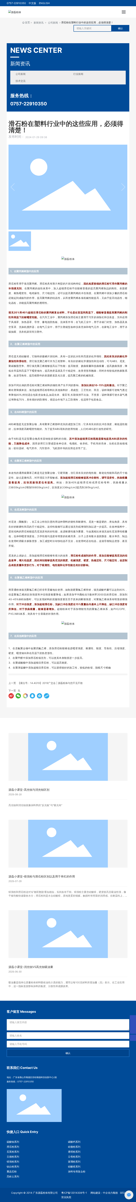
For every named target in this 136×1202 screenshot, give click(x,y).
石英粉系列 (13, 1151)
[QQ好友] (32, 695)
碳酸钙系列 (74, 1141)
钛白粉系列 (13, 1166)
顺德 (115, 1192)
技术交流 (21, 80)
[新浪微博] (11, 695)
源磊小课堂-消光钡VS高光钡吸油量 (30, 967)
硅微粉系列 (74, 1146)
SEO (122, 1192)
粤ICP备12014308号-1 (74, 1192)
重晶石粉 (12, 1171)
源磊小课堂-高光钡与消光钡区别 (28, 789)
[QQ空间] (39, 695)
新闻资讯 (39, 22)
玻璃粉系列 (74, 1161)
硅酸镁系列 (74, 1166)
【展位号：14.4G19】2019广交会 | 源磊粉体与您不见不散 (50, 682)
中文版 (32, 3)
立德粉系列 (13, 1156)
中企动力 (108, 1192)
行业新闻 (78, 73)
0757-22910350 (16, 3)
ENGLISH (44, 3)
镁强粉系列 (13, 1161)
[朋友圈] (25, 695)
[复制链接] (46, 695)
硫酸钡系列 (13, 1141)
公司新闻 (53, 22)
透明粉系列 (74, 1151)
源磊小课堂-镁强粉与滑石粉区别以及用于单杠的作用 (41, 876)
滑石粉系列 (13, 1146)
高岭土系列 (13, 1176)
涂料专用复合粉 (76, 1171)
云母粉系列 (74, 1156)
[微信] (18, 695)
